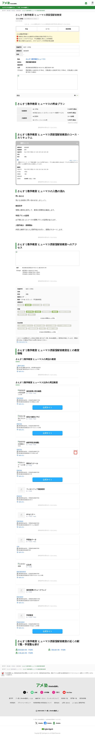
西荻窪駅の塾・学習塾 (25, 650)
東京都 (8, 10)
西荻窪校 (19, 424)
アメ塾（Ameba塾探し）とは (24, 698)
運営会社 (56, 703)
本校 (18, 546)
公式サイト (47, 407)
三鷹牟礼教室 (20, 366)
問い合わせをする (22, 342)
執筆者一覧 (64, 698)
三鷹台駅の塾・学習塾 (58, 650)
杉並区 (13, 10)
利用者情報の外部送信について (42, 703)
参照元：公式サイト (74, 160)
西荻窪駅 (18, 10)
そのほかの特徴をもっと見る (47, 318)
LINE (35, 692)
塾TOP (4, 10)
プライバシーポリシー (24, 703)
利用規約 (12, 703)
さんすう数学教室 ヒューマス (35, 59)
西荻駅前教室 (20, 622)
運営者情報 (83, 698)
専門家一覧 (73, 698)
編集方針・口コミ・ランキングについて (47, 698)
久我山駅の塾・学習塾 (25, 653)
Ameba (40, 723)
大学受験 (46, 692)
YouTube (69, 692)
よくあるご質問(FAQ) (78, 703)
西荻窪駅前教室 (21, 572)
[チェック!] (76, 452)
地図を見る (21, 371)
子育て (58, 692)
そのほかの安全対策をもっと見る (47, 332)
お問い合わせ (66, 703)
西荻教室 (19, 496)
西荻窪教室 (20, 398)
